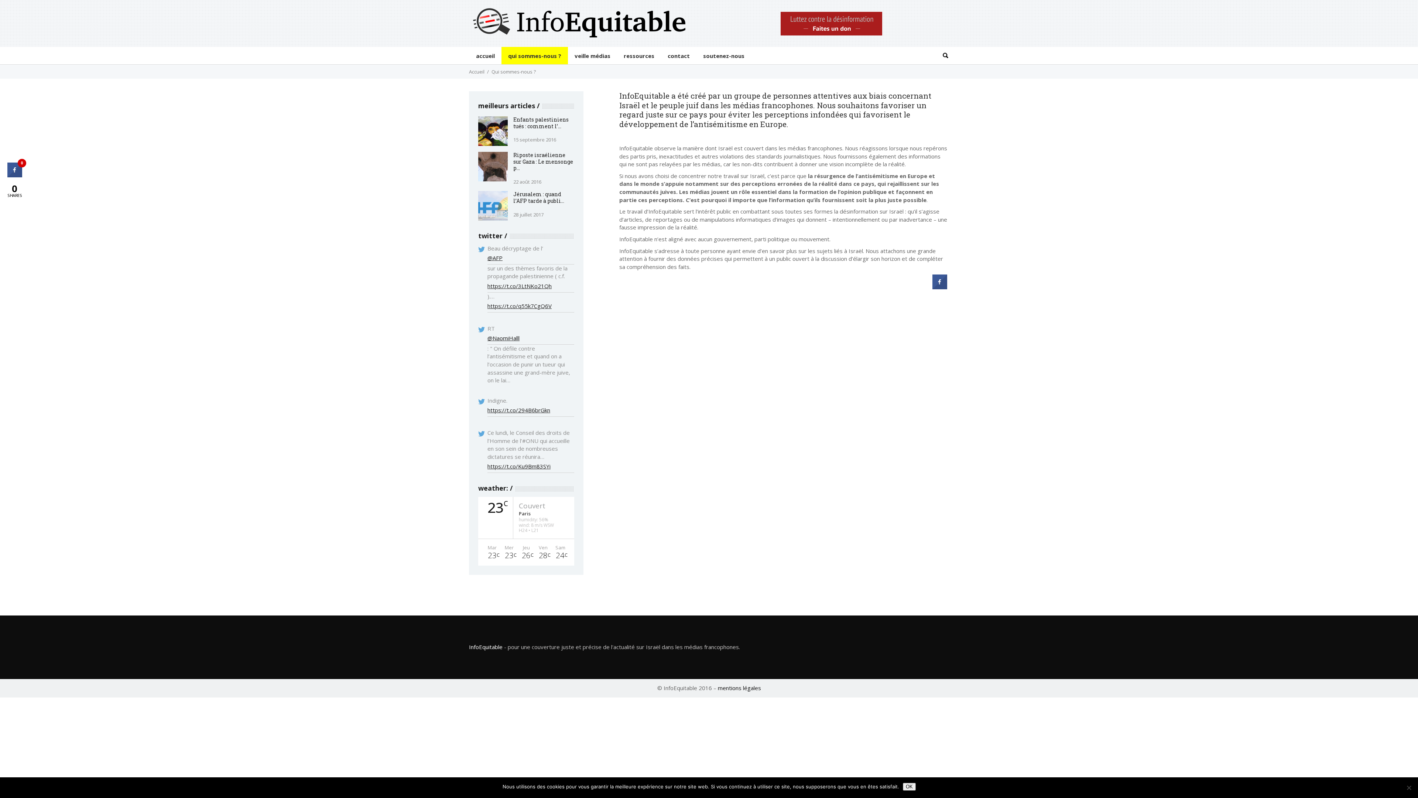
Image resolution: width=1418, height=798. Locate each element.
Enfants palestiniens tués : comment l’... (541, 123)
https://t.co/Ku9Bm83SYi (519, 466)
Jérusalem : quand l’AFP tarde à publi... (538, 197)
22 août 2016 (527, 181)
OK (909, 787)
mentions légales (739, 688)
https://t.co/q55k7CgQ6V (519, 306)
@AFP (495, 258)
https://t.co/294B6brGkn (518, 410)
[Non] (1408, 787)
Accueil (476, 71)
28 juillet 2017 (528, 214)
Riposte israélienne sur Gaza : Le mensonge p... (543, 161)
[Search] (945, 55)
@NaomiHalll (503, 338)
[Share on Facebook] (939, 287)
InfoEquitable (486, 647)
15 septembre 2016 (534, 139)
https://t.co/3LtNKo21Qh (519, 286)
